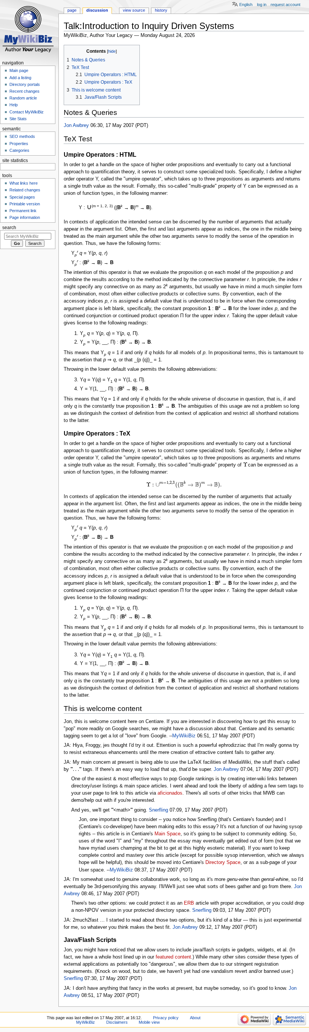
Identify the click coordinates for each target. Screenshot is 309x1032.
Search (9, 227)
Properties (18, 143)
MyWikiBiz (184, 735)
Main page (18, 70)
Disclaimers (117, 1022)
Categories (19, 150)
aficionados (170, 793)
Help (13, 104)
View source (134, 10)
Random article (23, 98)
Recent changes (24, 91)
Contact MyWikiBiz (26, 112)
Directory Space (222, 862)
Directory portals (24, 84)
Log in (261, 4)
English (245, 4)
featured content (173, 957)
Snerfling (158, 810)
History (161, 10)
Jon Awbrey (76, 125)
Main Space (167, 833)
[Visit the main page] (29, 29)
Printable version (24, 204)
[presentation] (244, 465)
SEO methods (22, 136)
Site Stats (18, 118)
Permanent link (23, 210)
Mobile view (149, 1022)
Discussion (97, 10)
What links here (23, 183)
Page (71, 10)
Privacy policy (166, 1017)
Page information (24, 217)
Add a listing (20, 77)
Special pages (22, 197)
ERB (189, 903)
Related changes (24, 190)
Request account (285, 4)
